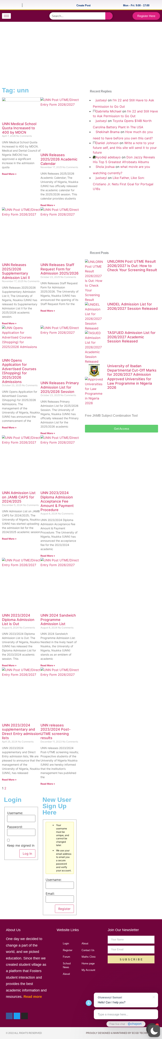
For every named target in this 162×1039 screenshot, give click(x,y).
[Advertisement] (80, 53)
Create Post (83, 5)
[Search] (109, 16)
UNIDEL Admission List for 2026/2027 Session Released (132, 306)
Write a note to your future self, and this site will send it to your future (125, 147)
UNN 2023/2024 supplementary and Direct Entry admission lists (21, 731)
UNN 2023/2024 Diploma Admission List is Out (18, 619)
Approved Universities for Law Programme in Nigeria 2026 (129, 383)
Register (64, 909)
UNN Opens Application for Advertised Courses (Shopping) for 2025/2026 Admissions (19, 371)
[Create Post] (94, 5)
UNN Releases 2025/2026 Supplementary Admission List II (16, 271)
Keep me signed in (20, 845)
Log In (27, 854)
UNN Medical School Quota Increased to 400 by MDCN (19, 128)
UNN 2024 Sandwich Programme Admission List (58, 619)
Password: (15, 826)
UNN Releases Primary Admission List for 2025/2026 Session (59, 387)
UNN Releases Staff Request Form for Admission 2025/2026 (59, 269)
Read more (33, 997)
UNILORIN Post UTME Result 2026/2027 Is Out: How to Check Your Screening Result (132, 265)
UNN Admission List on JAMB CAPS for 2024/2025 (19, 497)
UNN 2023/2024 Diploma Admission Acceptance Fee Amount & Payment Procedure (57, 501)
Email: (50, 893)
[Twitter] (29, 16)
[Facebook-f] (21, 16)
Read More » (9, 173)
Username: (15, 813)
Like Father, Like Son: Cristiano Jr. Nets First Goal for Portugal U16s (123, 183)
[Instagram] (37, 16)
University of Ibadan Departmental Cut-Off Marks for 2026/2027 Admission (131, 370)
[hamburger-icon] (6, 16)
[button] (154, 1031)
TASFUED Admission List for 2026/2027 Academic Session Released (131, 337)
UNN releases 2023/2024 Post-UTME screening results (55, 731)
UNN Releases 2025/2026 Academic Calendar (58, 159)
